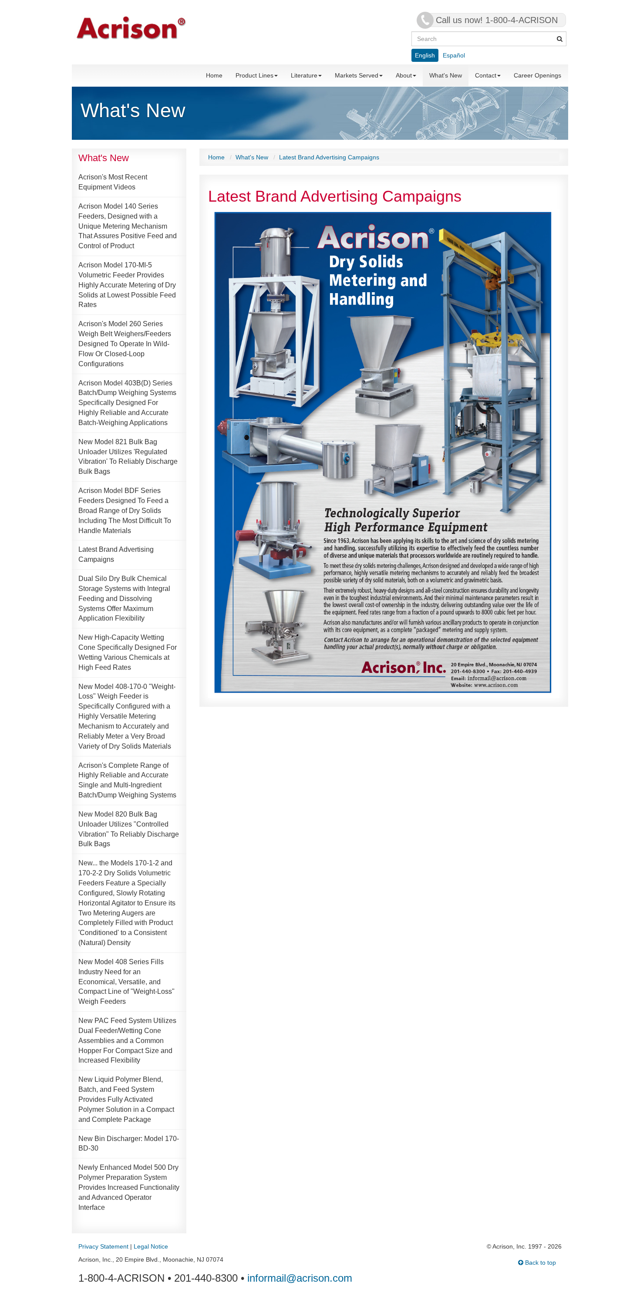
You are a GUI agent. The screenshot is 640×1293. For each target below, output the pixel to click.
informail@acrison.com (299, 1278)
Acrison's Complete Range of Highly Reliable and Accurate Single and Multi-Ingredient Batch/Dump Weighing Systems (127, 780)
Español (454, 55)
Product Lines (254, 75)
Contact (485, 75)
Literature (304, 75)
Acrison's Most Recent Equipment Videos (112, 182)
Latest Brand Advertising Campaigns (116, 554)
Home (214, 75)
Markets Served (356, 75)
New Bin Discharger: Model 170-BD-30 (128, 1143)
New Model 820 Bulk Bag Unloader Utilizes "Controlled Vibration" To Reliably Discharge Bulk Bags (128, 829)
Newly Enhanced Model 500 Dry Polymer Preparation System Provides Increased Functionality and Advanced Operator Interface (128, 1187)
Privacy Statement (103, 1246)
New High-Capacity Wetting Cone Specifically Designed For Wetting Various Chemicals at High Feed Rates (127, 652)
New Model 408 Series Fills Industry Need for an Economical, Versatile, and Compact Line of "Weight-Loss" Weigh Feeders (126, 981)
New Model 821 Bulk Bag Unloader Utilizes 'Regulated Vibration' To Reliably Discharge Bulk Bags (128, 457)
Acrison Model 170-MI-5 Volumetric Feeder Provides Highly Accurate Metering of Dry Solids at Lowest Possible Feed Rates (127, 284)
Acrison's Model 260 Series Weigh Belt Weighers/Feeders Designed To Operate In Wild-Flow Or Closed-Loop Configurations (124, 343)
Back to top (539, 1262)
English (425, 55)
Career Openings (537, 75)
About (404, 75)
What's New (445, 75)
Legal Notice (151, 1246)
